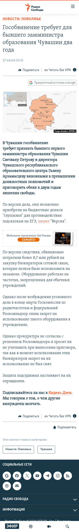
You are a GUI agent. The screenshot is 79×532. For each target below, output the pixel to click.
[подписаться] (17, 486)
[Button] (28, 70)
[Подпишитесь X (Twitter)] (27, 476)
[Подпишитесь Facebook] (17, 476)
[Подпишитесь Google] (7, 476)
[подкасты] (30, 526)
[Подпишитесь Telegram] (47, 476)
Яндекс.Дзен (59, 393)
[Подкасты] (7, 486)
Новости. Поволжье (22, 19)
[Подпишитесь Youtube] (37, 476)
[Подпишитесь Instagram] (57, 476)
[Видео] (49, 526)
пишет (44, 222)
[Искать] (67, 526)
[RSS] (68, 476)
